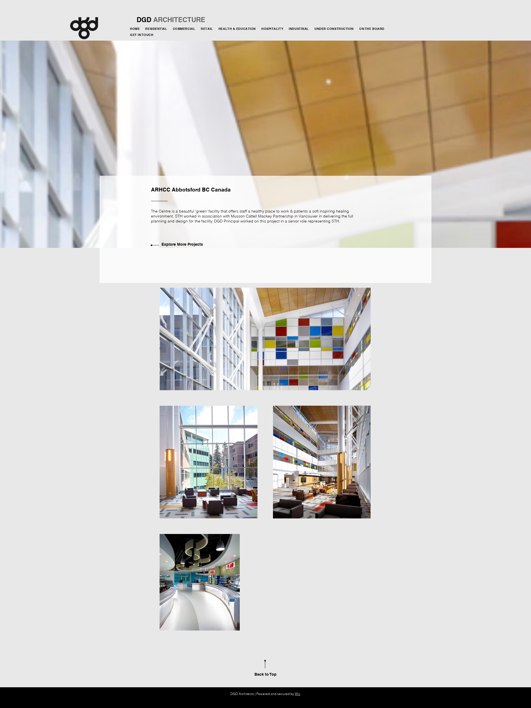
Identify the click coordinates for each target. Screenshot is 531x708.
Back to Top (265, 674)
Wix (297, 694)
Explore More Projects (182, 244)
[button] (335, 29)
